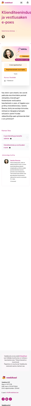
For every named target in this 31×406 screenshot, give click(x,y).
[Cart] (28, 2)
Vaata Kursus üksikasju (8, 31)
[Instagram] (10, 399)
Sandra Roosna (15, 161)
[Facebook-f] (3, 399)
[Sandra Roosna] (6, 161)
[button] (21, 2)
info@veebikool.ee (12, 393)
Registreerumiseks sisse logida (15, 70)
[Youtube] (6, 399)
